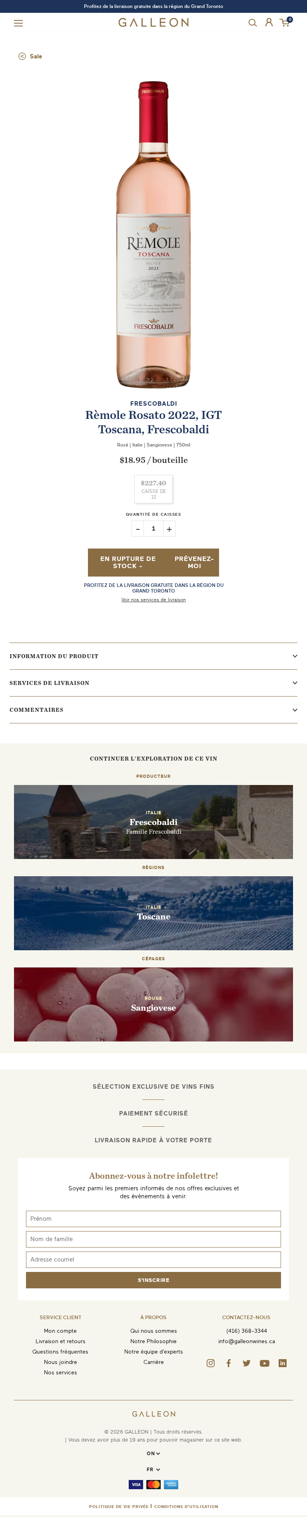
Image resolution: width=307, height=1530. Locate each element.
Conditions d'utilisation (186, 1506)
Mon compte (60, 1331)
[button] (285, 23)
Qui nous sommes (153, 1331)
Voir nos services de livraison (154, 600)
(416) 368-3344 (246, 1331)
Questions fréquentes (60, 1352)
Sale (36, 56)
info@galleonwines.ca (246, 1341)
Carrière (154, 1362)
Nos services (60, 1373)
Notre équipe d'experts (153, 1352)
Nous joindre (60, 1362)
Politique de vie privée (119, 1506)
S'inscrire (153, 1280)
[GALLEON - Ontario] (154, 25)
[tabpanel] (153, 235)
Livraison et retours (61, 1341)
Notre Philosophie (153, 1341)
